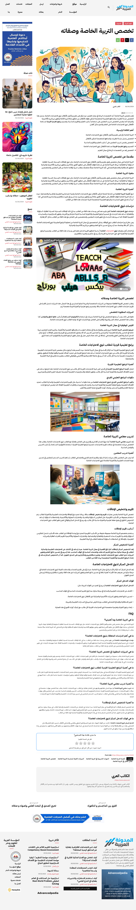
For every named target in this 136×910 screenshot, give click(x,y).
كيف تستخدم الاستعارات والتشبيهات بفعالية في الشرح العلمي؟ (12, 251)
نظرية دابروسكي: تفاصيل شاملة (19, 155)
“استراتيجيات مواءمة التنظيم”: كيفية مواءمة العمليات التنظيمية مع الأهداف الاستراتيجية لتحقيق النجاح (43, 860)
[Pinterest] (122, 40)
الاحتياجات (110, 230)
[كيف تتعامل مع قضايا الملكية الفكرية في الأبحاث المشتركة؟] (27, 230)
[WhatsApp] (118, 40)
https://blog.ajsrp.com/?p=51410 (123, 755)
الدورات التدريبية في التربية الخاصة (97, 759)
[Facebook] (132, 40)
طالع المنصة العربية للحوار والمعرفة (80, 888)
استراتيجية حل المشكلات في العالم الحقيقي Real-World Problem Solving (45, 881)
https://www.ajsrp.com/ (122, 780)
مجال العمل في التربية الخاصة (122, 761)
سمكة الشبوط (53, 870)
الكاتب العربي (116, 106)
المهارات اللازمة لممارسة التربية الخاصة (71, 759)
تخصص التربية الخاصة (48, 759)
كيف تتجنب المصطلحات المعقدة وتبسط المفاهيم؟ (13, 239)
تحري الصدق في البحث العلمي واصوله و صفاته (34, 805)
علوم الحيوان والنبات (53, 874)
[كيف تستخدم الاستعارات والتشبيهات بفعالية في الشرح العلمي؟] (27, 252)
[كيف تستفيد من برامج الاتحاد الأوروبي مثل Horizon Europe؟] (27, 263)
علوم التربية (28, 118)
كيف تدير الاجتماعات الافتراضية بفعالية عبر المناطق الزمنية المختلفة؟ (12, 217)
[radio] (93, 743)
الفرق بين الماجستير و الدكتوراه (102, 805)
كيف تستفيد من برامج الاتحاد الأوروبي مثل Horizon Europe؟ (12, 262)
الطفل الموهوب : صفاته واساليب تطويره (18, 197)
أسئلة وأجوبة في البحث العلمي (13, 222)
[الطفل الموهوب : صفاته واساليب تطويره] (17, 177)
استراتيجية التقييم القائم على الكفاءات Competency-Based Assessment (43, 848)
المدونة (119, 23)
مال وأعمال (55, 866)
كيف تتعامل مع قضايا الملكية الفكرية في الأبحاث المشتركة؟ (12, 229)
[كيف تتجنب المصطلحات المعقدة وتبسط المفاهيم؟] (27, 241)
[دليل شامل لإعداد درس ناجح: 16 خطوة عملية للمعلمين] (17, 94)
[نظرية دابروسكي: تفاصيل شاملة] (17, 137)
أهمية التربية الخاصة (118, 759)
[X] (127, 40)
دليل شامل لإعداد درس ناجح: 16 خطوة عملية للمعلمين (18, 113)
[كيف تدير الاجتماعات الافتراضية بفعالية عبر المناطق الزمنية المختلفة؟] (27, 219)
